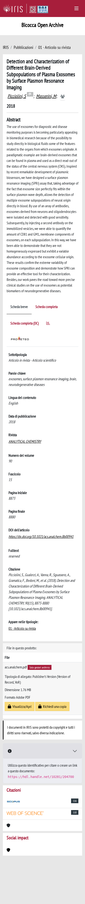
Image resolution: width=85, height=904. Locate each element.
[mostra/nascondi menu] (76, 8)
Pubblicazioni (23, 47)
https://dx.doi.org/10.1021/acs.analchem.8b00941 (40, 536)
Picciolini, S (17, 96)
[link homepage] (15, 8)
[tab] (48, 323)
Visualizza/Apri (21, 706)
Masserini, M (46, 96)
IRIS (6, 47)
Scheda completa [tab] (46, 306)
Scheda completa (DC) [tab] (24, 323)
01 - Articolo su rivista (54, 47)
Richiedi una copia (54, 706)
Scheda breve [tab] (19, 306)
